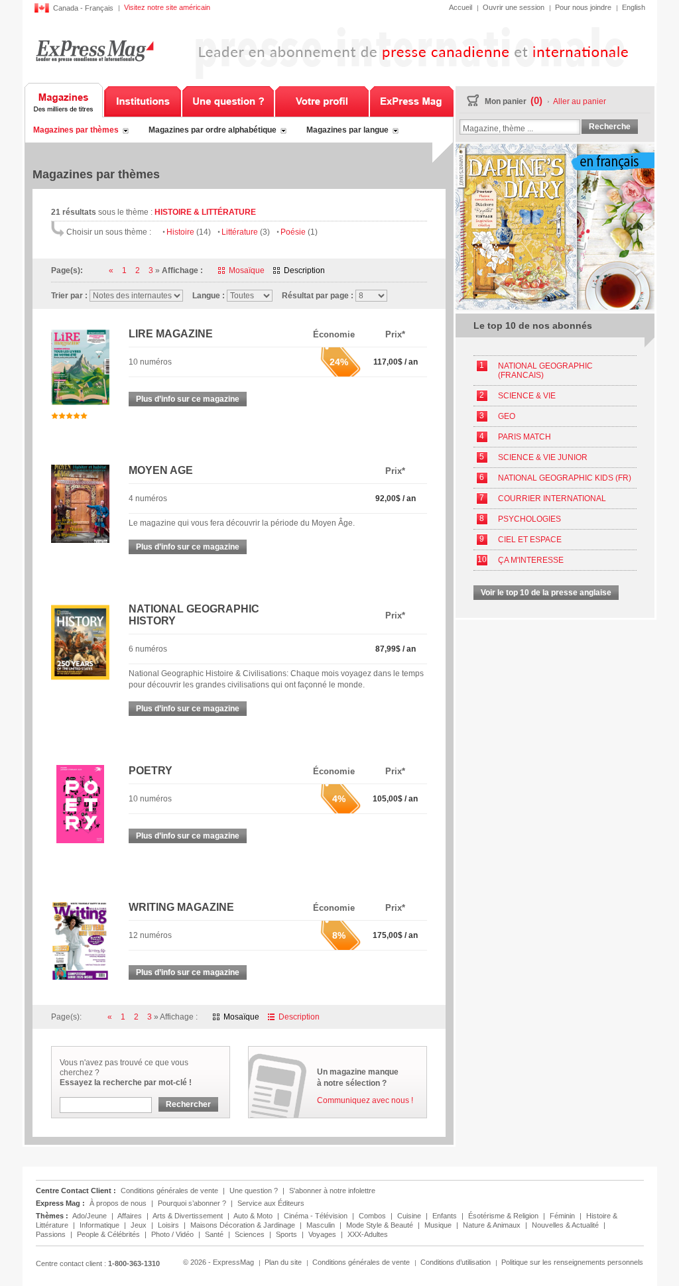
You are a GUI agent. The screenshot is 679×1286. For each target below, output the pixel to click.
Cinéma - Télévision (316, 1216)
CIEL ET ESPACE (530, 539)
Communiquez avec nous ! (365, 1100)
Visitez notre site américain (167, 7)
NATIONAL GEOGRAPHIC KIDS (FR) (564, 478)
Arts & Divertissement (189, 1216)
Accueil (460, 7)
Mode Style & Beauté (380, 1225)
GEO (506, 416)
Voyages (323, 1234)
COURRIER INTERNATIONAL (552, 498)
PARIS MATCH (524, 436)
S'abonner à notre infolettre (332, 1191)
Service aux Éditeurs (270, 1203)
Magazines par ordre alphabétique (213, 130)
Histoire (188, 232)
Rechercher (188, 1104)
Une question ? (228, 100)
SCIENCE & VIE (527, 395)
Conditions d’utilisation (455, 1262)
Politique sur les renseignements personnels (572, 1262)
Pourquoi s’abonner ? (192, 1203)
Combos (373, 1216)
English (633, 7)
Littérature (245, 232)
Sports (287, 1234)
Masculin (321, 1225)
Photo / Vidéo (173, 1234)
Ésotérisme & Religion (504, 1216)
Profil (322, 100)
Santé (215, 1234)
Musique (439, 1225)
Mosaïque (247, 270)
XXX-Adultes (367, 1234)
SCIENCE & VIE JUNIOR (542, 457)
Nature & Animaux (493, 1225)
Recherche (610, 126)
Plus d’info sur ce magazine (187, 399)
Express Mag (94, 50)
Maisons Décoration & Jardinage (243, 1225)
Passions (52, 1234)
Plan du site (283, 1262)
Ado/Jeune (90, 1216)
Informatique (100, 1225)
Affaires (130, 1216)
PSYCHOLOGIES (529, 519)
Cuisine (410, 1216)
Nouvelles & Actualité (566, 1225)
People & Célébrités (109, 1234)
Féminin (563, 1216)
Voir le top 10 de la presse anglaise (546, 592)
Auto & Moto (254, 1216)
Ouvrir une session (513, 7)
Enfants (445, 1216)
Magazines (64, 100)
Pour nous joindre (583, 7)
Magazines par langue (347, 130)
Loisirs (169, 1225)
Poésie (299, 232)
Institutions (142, 100)
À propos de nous (118, 1203)
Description (304, 270)
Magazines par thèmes (76, 130)
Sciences (251, 1234)
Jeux (140, 1225)
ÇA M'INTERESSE (531, 560)
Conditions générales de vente (169, 1191)
